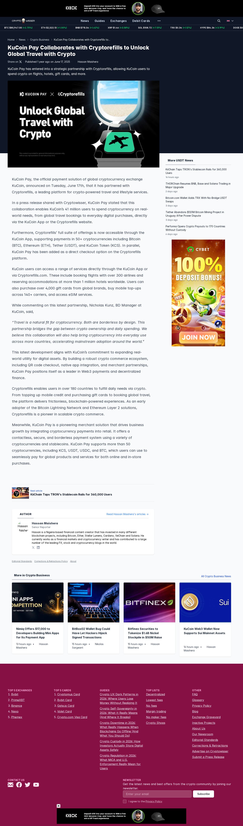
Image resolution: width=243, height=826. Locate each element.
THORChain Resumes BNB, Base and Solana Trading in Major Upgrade (198, 185)
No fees (151, 705)
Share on (13, 61)
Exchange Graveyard (206, 717)
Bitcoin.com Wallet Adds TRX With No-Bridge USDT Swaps (196, 199)
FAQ (195, 694)
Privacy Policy (201, 705)
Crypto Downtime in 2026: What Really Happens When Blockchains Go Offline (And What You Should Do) (119, 729)
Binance (16, 705)
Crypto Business (39, 39)
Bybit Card (64, 700)
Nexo (15, 711)
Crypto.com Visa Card (72, 717)
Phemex (16, 717)
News (22, 39)
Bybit (14, 694)
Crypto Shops (155, 723)
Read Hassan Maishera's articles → (128, 514)
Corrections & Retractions (210, 745)
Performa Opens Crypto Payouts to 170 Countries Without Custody (195, 228)
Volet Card (64, 711)
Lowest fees (154, 700)
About (73, 561)
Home (11, 39)
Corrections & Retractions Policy (51, 561)
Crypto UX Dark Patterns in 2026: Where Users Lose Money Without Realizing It (119, 699)
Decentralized (155, 694)
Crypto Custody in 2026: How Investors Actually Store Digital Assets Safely (121, 746)
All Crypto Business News (216, 576)
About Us (198, 728)
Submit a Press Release (208, 757)
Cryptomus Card (68, 694)
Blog (195, 711)
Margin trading (156, 711)
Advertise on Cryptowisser (210, 751)
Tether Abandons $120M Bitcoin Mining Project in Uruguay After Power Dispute (195, 214)
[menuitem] (85, 21)
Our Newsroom (202, 734)
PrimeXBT (18, 700)
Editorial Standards (22, 561)
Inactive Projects (203, 723)
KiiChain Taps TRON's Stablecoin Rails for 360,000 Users (196, 171)
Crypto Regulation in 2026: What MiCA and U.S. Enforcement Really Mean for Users (120, 762)
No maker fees (156, 717)
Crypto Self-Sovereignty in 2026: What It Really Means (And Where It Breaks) (119, 713)
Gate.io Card (65, 705)
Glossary (198, 700)
